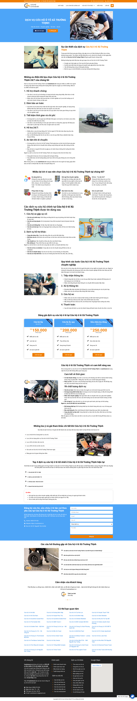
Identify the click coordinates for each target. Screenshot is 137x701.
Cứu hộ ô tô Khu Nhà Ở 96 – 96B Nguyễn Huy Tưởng (78, 641)
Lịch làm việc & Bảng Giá (73, 5)
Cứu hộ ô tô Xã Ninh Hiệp (76, 615)
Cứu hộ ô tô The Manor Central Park (34, 640)
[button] (49, 435)
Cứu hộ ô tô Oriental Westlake (77, 618)
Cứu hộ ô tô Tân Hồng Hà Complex (34, 645)
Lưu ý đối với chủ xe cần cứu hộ (35, 446)
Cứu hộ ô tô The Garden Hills (32, 622)
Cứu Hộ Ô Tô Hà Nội (87, 5)
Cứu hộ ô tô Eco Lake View (99, 636)
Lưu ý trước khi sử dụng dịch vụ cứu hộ (37, 434)
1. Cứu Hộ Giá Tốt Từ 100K (34, 472)
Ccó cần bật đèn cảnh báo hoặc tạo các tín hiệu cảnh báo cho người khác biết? (83, 564)
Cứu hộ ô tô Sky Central (53, 640)
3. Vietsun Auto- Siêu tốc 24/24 (35, 481)
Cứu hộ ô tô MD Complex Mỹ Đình (78, 622)
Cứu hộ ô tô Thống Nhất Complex (56, 645)
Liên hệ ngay (38, 355)
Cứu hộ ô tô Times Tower (54, 649)
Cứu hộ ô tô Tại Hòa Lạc (76, 612)
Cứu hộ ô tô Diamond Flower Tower (102, 645)
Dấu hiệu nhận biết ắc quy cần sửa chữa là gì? (75, 574)
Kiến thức (100, 5)
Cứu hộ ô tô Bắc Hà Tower (54, 631)
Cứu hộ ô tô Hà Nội (29, 612)
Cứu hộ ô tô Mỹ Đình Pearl (76, 631)
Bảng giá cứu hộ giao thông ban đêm (37, 453)
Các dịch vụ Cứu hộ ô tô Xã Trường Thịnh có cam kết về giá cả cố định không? (83, 550)
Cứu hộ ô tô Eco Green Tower (55, 636)
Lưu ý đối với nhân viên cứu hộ (35, 442)
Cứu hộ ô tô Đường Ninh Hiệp (55, 612)
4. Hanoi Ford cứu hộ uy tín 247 (35, 486)
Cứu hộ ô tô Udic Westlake (99, 615)
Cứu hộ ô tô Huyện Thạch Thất (100, 612)
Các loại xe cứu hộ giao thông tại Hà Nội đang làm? (76, 569)
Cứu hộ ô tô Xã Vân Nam (31, 615)
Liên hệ (107, 5)
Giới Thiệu (61, 5)
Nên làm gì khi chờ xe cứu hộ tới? (72, 555)
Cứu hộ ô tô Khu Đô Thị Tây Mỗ (100, 618)
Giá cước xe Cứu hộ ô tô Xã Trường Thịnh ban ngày (41, 449)
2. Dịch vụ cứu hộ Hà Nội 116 (35, 477)
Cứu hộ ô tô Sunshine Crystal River (33, 618)
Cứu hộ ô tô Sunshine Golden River (56, 618)
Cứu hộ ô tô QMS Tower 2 (54, 622)
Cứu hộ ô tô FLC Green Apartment (101, 631)
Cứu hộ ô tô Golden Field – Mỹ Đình (34, 626)
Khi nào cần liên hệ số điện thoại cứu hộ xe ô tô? (76, 560)
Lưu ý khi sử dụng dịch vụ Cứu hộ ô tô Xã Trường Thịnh (42, 438)
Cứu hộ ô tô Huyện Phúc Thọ (55, 615)
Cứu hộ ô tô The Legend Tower (77, 649)
